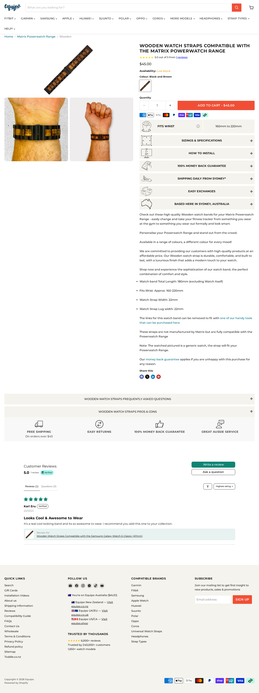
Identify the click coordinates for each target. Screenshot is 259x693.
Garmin (27, 18)
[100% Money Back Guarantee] (160, 429)
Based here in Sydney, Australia (201, 204)
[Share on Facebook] (142, 377)
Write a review (213, 464)
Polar (124, 18)
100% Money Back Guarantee (202, 166)
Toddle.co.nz (12, 656)
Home (8, 36)
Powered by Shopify (16, 682)
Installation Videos (16, 595)
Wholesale (11, 631)
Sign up (242, 599)
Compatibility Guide (17, 616)
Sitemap (10, 651)
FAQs (8, 621)
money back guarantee (162, 359)
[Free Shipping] (39, 429)
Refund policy (13, 646)
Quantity (145, 97)
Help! (9, 28)
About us (10, 600)
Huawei (85, 18)
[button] (29, 534)
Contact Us (11, 626)
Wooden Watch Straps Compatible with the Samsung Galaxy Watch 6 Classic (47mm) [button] (90, 536)
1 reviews (181, 57)
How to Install (202, 153)
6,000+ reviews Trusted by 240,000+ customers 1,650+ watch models (89, 645)
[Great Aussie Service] (220, 429)
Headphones (210, 18)
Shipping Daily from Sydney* (202, 178)
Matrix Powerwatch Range (36, 36)
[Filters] (207, 486)
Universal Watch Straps (146, 631)
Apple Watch (140, 600)
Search (9, 585)
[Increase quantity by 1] (170, 105)
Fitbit (9, 18)
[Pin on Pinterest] (158, 377)
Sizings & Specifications (202, 140)
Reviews (9, 610)
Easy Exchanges (201, 191)
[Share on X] (147, 377)
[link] (197, 57)
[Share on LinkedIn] (153, 377)
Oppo (141, 18)
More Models (181, 18)
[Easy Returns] (99, 429)
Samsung (48, 18)
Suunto (105, 18)
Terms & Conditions (17, 636)
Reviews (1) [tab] (31, 486)
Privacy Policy (13, 641)
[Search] (236, 8)
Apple (67, 18)
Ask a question (213, 472)
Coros (158, 18)
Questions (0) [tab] (48, 486)
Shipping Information (18, 605)
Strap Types (238, 18)
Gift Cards (11, 590)
